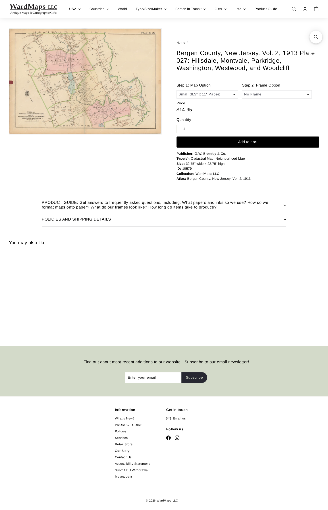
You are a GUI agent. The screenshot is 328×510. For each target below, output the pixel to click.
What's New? (125, 418)
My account (123, 476)
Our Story (122, 450)
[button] (315, 37)
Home (180, 42)
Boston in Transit (189, 9)
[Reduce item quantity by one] (180, 129)
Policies (121, 431)
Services (121, 438)
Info (238, 9)
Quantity (183, 120)
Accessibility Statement (132, 463)
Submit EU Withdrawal (132, 470)
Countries (97, 9)
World (122, 9)
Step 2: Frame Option (261, 85)
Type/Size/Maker (149, 9)
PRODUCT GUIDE (128, 425)
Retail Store (124, 444)
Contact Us (123, 457)
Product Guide (266, 9)
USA (73, 9)
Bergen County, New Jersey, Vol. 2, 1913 (219, 178)
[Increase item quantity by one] (188, 129)
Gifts (219, 9)
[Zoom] (85, 81)
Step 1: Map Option (193, 85)
